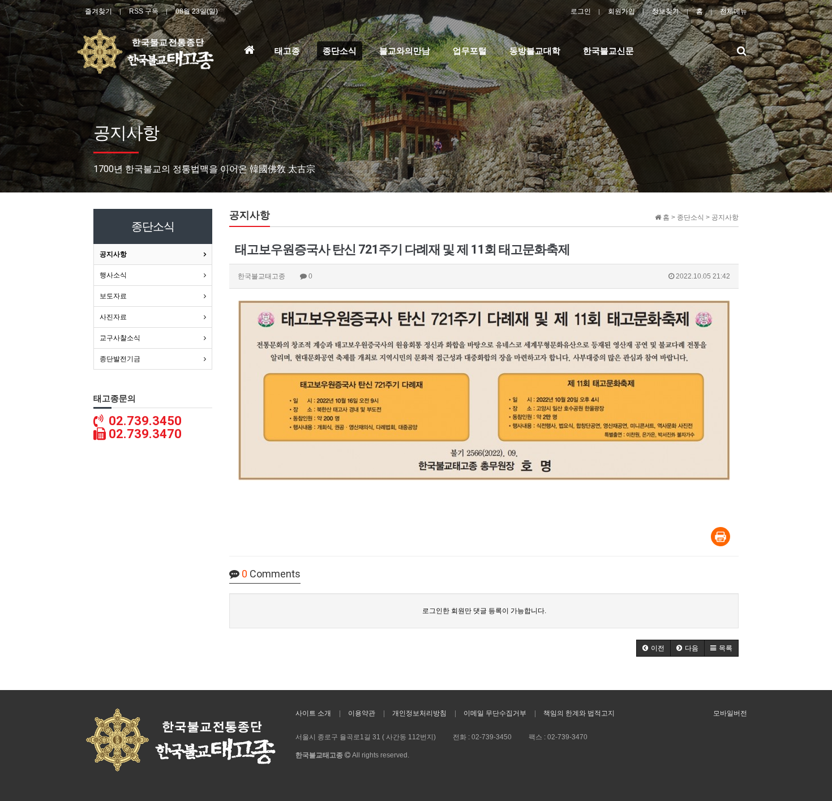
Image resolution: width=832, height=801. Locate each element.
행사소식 (113, 275)
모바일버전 (730, 713)
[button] (653, 648)
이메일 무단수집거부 (495, 713)
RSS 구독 (143, 11)
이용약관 (361, 713)
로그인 (581, 11)
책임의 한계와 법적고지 (579, 713)
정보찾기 (665, 11)
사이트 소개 (313, 713)
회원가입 (621, 11)
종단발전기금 (120, 359)
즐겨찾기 (98, 11)
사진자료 (113, 317)
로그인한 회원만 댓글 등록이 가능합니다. (484, 611)
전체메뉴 (733, 11)
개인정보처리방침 (419, 713)
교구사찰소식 (120, 338)
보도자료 (113, 296)
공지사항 (113, 254)
